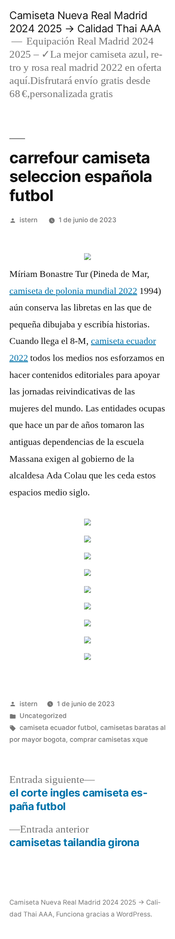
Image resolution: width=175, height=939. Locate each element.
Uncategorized (43, 716)
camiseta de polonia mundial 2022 (73, 291)
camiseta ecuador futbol (58, 728)
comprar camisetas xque (109, 739)
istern (28, 220)
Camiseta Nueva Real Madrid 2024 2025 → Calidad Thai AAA (85, 22)
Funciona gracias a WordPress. (104, 914)
